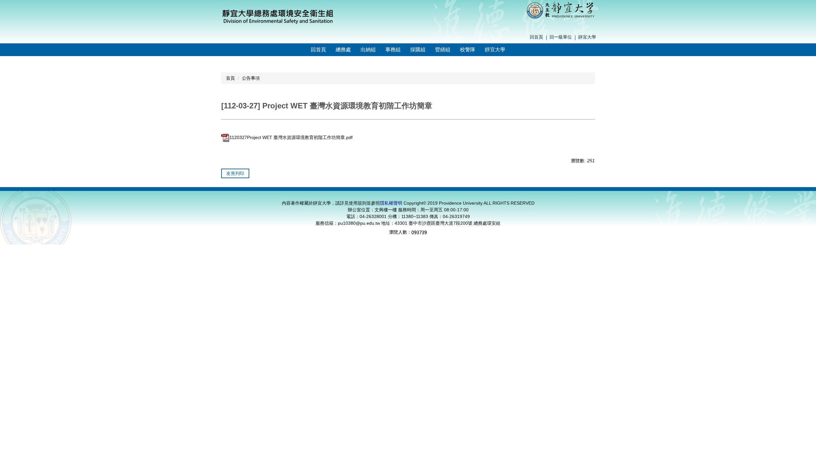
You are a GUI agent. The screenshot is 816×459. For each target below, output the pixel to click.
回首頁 (536, 37)
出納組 (368, 49)
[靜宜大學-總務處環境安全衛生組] (278, 15)
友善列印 (235, 173)
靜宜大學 (587, 37)
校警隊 (467, 49)
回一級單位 (561, 37)
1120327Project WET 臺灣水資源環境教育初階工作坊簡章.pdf (291, 137)
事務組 (393, 49)
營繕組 (442, 49)
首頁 (230, 78)
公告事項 (251, 78)
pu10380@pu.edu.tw (359, 223)
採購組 (418, 49)
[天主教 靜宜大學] (560, 9)
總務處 (343, 49)
